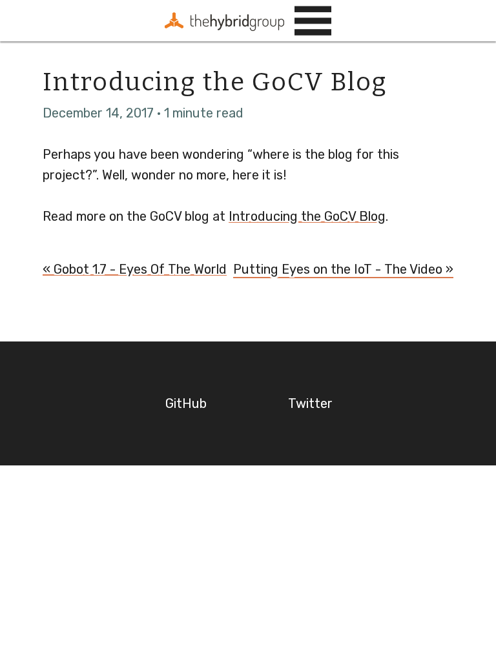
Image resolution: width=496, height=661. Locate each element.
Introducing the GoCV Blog (307, 216)
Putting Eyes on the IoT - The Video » (343, 269)
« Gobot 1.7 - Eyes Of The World (135, 269)
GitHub (186, 403)
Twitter (310, 403)
